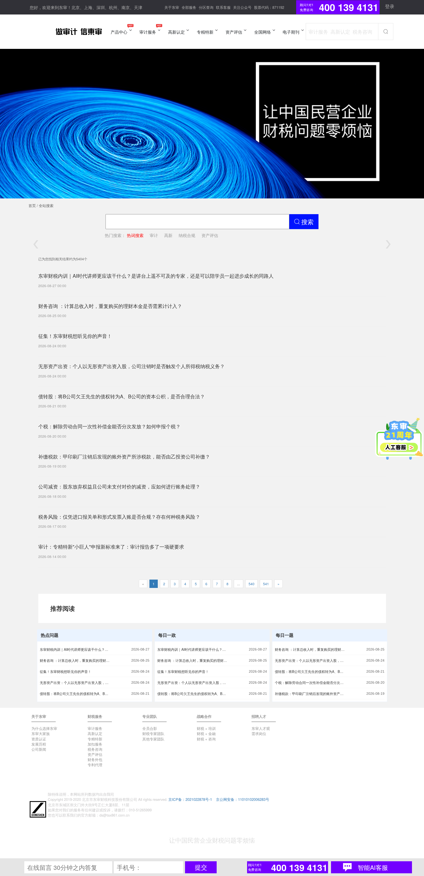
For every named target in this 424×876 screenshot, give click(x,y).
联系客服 (223, 7)
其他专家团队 (153, 738)
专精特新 (95, 738)
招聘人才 (259, 716)
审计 (154, 235)
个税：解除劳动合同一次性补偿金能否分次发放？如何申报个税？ (310, 682)
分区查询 (206, 7)
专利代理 (95, 764)
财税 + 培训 (206, 728)
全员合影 (149, 728)
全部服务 (189, 7)
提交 (201, 867)
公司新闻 (38, 749)
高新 (168, 235)
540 (251, 583)
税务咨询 (95, 749)
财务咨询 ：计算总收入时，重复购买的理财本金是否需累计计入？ (75, 660)
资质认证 (38, 738)
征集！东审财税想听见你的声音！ (65, 671)
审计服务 (95, 728)
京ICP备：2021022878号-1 (190, 799)
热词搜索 (135, 235)
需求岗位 (259, 733)
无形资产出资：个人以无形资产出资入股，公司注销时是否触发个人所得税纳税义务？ (75, 682)
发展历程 (38, 744)
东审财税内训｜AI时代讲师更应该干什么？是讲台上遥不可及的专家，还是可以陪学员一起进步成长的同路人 (75, 649)
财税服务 (95, 716)
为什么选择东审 (44, 728)
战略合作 (204, 716)
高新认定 (95, 733)
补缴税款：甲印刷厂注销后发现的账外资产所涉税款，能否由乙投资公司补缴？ (310, 693)
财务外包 (95, 759)
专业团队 (149, 716)
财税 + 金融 (206, 733)
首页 (32, 205)
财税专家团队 (153, 733)
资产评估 (209, 235)
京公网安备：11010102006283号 (242, 799)
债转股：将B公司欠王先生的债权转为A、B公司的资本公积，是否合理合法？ (75, 693)
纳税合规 (187, 235)
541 (266, 583)
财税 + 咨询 (206, 738)
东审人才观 (261, 728)
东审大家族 (40, 733)
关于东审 (171, 7)
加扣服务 (95, 744)
